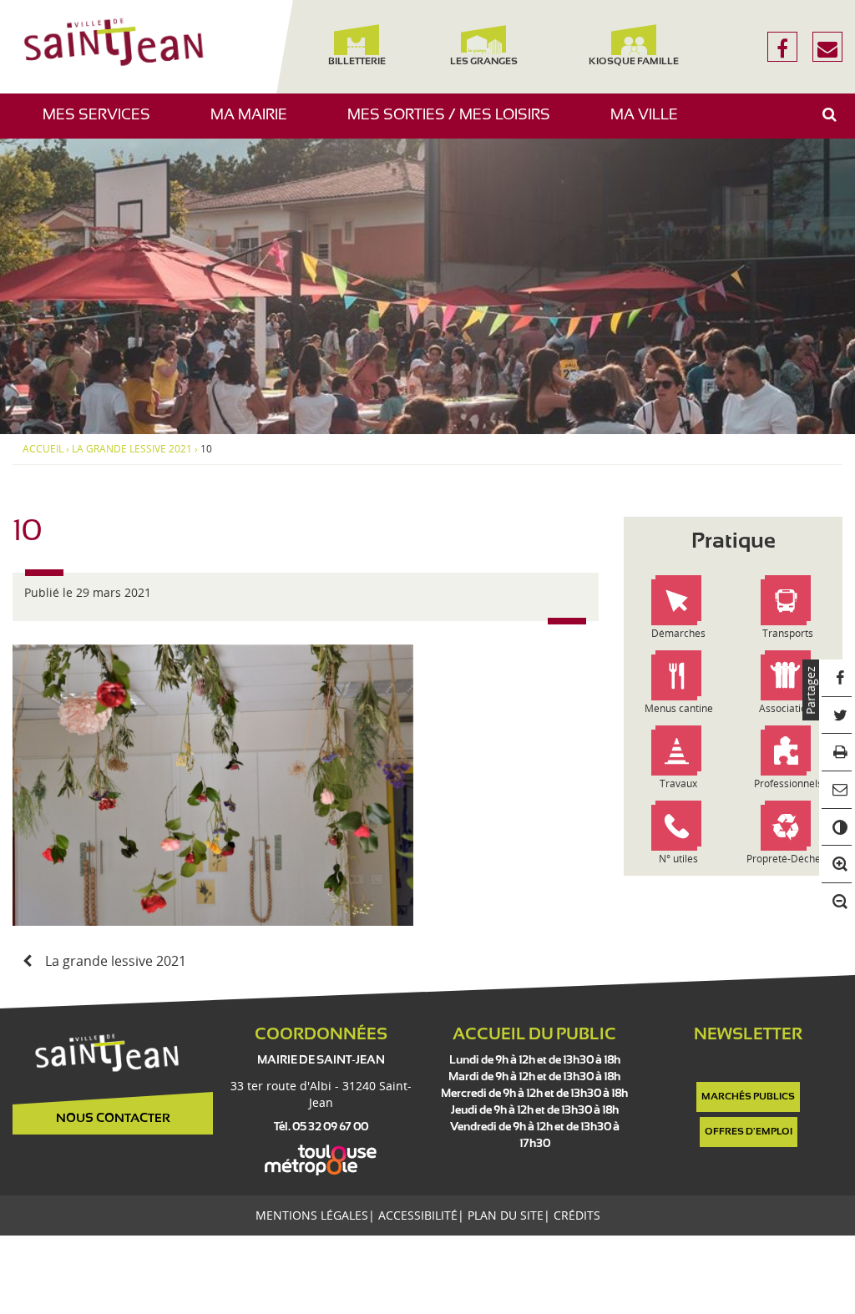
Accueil (43, 449)
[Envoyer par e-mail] (837, 790)
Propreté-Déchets (787, 859)
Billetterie (357, 62)
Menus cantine (679, 708)
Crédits (577, 1215)
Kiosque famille (634, 62)
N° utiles (678, 859)
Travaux (678, 783)
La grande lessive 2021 (132, 449)
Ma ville (650, 123)
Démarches (678, 633)
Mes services (103, 123)
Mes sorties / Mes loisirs (455, 123)
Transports (787, 633)
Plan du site (506, 1215)
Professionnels (788, 783)
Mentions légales (311, 1215)
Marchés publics (748, 1097)
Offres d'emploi (748, 1132)
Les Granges (483, 62)
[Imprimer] (837, 753)
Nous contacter (113, 1118)
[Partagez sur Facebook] (837, 678)
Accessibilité (418, 1215)
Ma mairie (255, 123)
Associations (788, 708)
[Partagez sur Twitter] (837, 716)
